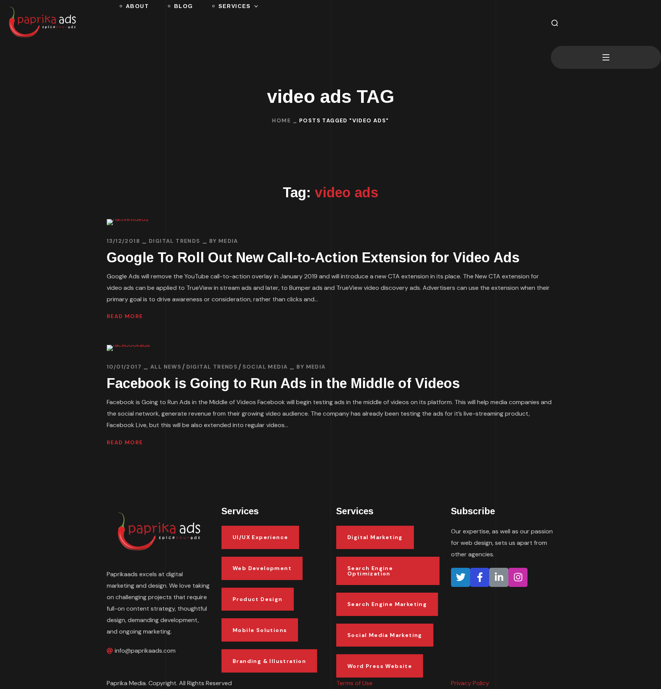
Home (281, 120)
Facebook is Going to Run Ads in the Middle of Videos (283, 383)
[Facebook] (479, 577)
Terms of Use (354, 683)
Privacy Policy (470, 683)
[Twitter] (460, 577)
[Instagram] (517, 577)
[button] (554, 23)
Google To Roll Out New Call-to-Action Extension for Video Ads (313, 257)
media (228, 240)
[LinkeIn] (498, 577)
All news (165, 366)
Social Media (265, 366)
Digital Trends (174, 240)
